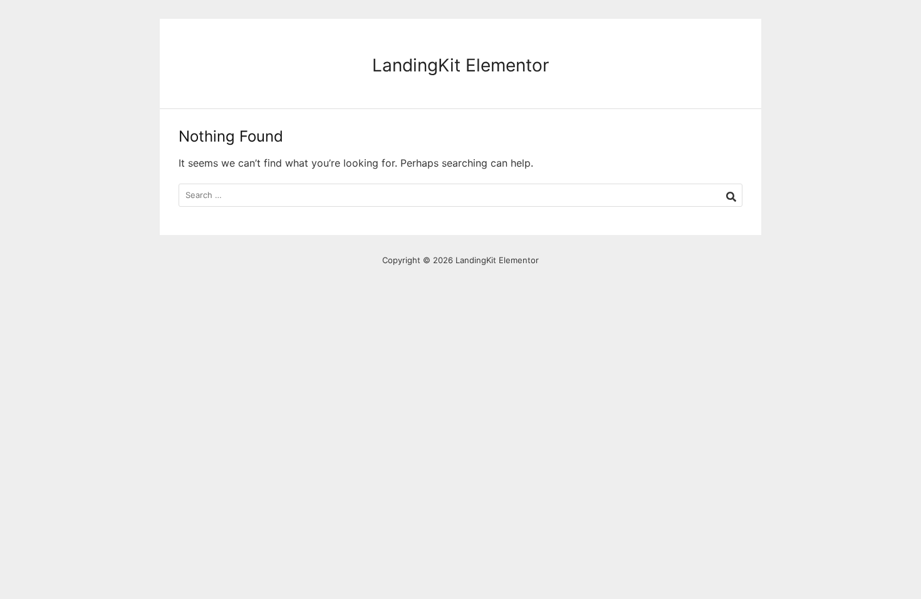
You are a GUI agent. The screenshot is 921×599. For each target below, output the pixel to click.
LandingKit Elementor (460, 65)
